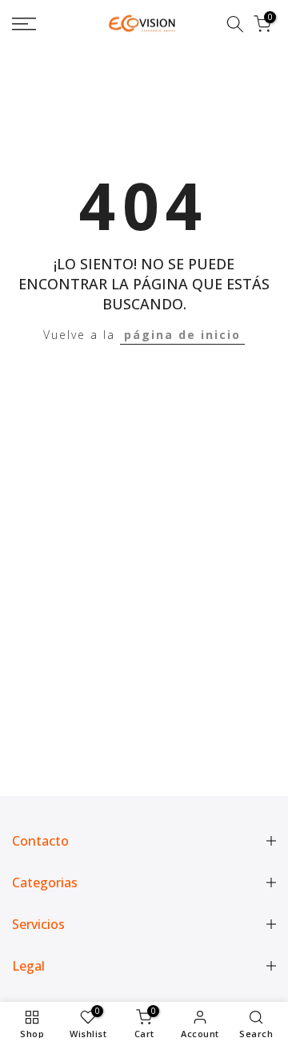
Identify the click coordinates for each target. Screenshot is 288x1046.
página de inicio (182, 334)
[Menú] (40, 24)
